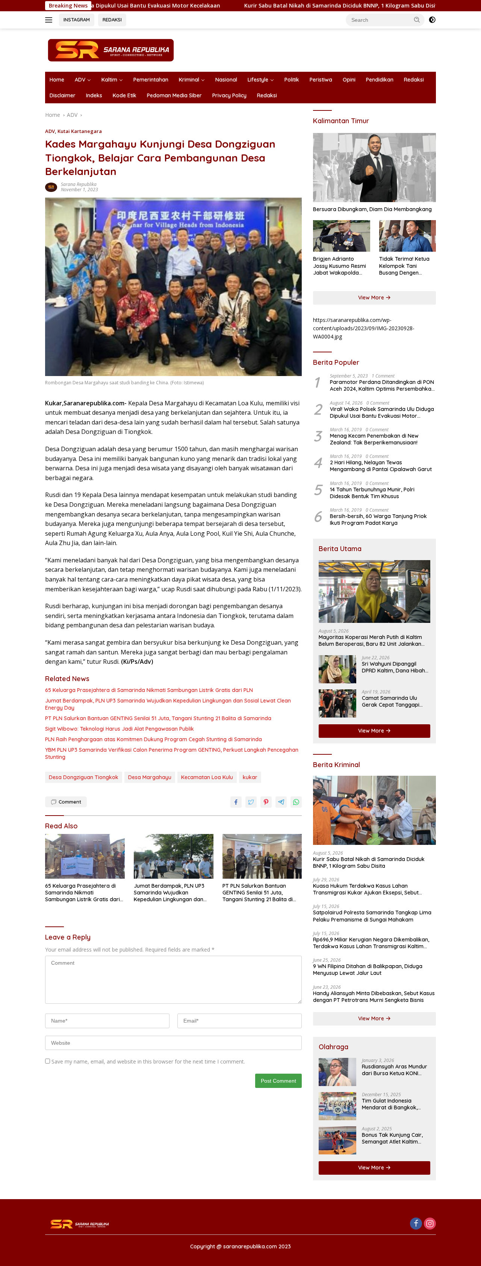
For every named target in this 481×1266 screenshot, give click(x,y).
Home (57, 79)
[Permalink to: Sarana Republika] (51, 186)
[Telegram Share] (281, 802)
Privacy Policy (229, 95)
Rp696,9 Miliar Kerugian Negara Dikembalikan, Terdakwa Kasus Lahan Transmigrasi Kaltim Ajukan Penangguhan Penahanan (371, 943)
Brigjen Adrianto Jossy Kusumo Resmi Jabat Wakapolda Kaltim (339, 265)
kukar (250, 777)
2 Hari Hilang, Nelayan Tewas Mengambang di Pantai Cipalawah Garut (381, 466)
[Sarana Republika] (111, 49)
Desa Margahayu (149, 777)
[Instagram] (430, 1224)
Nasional (226, 79)
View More (372, 297)
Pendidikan (379, 79)
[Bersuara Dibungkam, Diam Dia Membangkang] (374, 167)
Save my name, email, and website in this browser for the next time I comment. (148, 1061)
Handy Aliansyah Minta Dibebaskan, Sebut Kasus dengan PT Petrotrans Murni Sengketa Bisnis (374, 996)
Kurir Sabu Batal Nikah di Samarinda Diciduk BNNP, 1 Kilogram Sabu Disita (292, 5)
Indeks (94, 95)
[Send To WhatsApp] (296, 802)
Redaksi (414, 79)
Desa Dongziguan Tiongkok (83, 777)
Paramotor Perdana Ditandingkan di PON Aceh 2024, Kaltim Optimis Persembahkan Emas (382, 385)
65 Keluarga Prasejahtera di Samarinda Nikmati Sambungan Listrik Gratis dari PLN (149, 690)
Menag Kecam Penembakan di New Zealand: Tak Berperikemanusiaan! (374, 439)
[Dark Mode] (432, 20)
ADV (80, 79)
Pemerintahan (150, 79)
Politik (291, 79)
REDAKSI (112, 20)
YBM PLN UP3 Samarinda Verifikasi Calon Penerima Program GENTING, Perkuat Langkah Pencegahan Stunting (171, 753)
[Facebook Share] (236, 802)
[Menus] (50, 20)
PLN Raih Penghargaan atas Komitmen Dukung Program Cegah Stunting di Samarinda (153, 739)
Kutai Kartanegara (79, 131)
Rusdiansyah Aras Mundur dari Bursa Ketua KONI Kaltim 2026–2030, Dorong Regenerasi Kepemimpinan (395, 1070)
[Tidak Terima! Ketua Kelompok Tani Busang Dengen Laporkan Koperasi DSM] (407, 236)
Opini (349, 79)
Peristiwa (321, 79)
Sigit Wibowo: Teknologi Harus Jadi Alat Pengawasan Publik (119, 728)
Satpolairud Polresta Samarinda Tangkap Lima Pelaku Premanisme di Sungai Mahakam (372, 916)
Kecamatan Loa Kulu (207, 777)
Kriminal (189, 79)
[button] (417, 20)
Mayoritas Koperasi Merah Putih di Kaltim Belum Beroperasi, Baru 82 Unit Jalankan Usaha (370, 640)
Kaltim (109, 79)
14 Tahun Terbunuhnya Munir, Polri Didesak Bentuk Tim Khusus (372, 493)
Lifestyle (258, 79)
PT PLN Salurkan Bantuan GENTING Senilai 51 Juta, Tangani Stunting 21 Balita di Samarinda (158, 718)
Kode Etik (124, 95)
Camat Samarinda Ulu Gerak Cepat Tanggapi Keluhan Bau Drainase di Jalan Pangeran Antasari (393, 701)
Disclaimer (63, 95)
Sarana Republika (79, 184)
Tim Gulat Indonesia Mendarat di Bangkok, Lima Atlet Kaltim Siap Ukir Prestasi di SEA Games (395, 1104)
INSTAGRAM (77, 20)
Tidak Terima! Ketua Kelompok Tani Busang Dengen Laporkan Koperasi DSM (404, 265)
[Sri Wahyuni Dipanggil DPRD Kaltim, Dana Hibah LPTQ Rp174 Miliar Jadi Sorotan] (337, 669)
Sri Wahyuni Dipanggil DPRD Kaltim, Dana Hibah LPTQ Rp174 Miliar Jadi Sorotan (393, 667)
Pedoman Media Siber (174, 95)
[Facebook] (416, 1224)
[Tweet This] (251, 802)
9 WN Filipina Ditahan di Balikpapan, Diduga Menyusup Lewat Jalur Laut (367, 969)
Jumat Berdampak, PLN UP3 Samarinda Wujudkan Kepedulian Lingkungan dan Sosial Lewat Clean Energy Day (168, 704)
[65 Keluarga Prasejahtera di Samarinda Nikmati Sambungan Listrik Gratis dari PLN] (85, 856)
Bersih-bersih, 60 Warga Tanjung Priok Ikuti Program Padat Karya (378, 519)
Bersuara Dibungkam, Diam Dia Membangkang (372, 209)
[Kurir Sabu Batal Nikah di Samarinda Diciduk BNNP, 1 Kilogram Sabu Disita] (374, 810)
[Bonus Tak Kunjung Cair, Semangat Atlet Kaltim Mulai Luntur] (337, 1140)
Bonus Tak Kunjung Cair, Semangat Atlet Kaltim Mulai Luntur (392, 1138)
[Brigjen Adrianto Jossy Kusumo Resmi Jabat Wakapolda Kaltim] (341, 236)
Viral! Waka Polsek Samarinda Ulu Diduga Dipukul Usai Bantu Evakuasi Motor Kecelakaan (382, 412)
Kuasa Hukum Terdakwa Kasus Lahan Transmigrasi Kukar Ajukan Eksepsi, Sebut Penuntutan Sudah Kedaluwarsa (366, 889)
